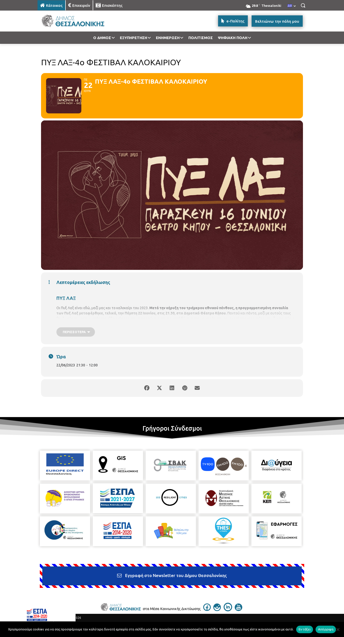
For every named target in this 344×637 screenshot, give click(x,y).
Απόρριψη (325, 629)
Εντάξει (305, 629)
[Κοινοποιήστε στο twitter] (159, 388)
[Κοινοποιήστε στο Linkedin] (172, 388)
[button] (302, 5)
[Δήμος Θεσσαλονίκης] (77, 21)
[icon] (207, 610)
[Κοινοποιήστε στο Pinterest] (184, 388)
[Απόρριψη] (337, 629)
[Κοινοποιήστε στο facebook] (147, 388)
